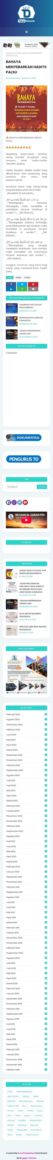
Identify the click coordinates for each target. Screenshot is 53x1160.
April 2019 (27, 1039)
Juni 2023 (27, 785)
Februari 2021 (27, 927)
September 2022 (27, 831)
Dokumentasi (36, 1106)
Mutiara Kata (36, 1120)
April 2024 (27, 745)
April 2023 (27, 795)
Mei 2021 (27, 912)
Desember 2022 (27, 816)
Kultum (27, 1115)
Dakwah (40, 1101)
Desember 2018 (27, 1059)
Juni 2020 (27, 968)
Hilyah (40, 1111)
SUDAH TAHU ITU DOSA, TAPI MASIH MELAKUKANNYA (32, 572)
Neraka (11, 1125)
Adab (10, 1091)
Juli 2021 (27, 902)
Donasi (11, 1111)
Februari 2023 (27, 805)
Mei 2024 (26, 739)
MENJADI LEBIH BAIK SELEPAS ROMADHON (33, 628)
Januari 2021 (27, 932)
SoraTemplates (26, 1153)
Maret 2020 (27, 983)
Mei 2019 (27, 1034)
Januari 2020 (27, 993)
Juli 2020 (27, 963)
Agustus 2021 (27, 897)
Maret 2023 (27, 800)
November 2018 (27, 1064)
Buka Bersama (26, 1101)
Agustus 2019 (27, 1019)
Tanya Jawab (32, 1134)
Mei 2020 (27, 973)
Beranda (10, 53)
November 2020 (27, 942)
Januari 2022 (27, 871)
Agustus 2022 (27, 836)
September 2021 (27, 892)
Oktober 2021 (27, 887)
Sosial (19, 1134)
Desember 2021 (27, 876)
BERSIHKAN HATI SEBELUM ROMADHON (31, 319)
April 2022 (27, 856)
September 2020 (27, 953)
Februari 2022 (27, 866)
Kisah (17, 1115)
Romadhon (36, 1130)
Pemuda (34, 1125)
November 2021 (27, 882)
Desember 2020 (27, 937)
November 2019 (27, 1003)
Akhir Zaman (13, 1096)
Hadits (30, 1111)
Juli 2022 (27, 841)
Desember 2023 (26, 755)
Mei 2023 (27, 790)
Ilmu (9, 1115)
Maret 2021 (27, 922)
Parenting (22, 1125)
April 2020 (27, 978)
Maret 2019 (27, 1044)
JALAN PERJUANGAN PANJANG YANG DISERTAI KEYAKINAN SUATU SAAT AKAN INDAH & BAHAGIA (31, 587)
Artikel (18, 277)
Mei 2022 (27, 851)
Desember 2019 (27, 998)
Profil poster (22, 1130)
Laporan (38, 1115)
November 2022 (27, 821)
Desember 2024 (26, 724)
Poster (18, 53)
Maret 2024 (27, 750)
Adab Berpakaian (24, 1091)
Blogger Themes (28, 1158)
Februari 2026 (27, 714)
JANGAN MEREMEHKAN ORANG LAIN (29, 332)
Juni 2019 (27, 1029)
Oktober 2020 (27, 948)
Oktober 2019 (27, 1008)
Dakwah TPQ (13, 1106)
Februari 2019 (27, 1049)
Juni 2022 (27, 846)
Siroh (10, 1134)
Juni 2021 (27, 907)
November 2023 (26, 760)
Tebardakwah (14, 78)
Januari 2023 (27, 810)
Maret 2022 (27, 861)
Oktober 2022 (27, 826)
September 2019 (27, 1014)
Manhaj (11, 1120)
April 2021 (27, 917)
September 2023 (27, 770)
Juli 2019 (27, 1024)
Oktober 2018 (26, 1069)
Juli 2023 (27, 780)
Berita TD (11, 1101)
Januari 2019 (27, 1054)
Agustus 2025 (26, 719)
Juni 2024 (27, 734)
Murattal (22, 1120)
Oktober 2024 (26, 729)
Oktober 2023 (27, 765)
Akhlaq (26, 1096)
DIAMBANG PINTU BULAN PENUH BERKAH (30, 306)
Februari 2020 (27, 988)
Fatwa (20, 1111)
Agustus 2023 (27, 775)
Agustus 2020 (27, 958)
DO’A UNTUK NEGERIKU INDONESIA (30, 615)
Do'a (24, 1106)
